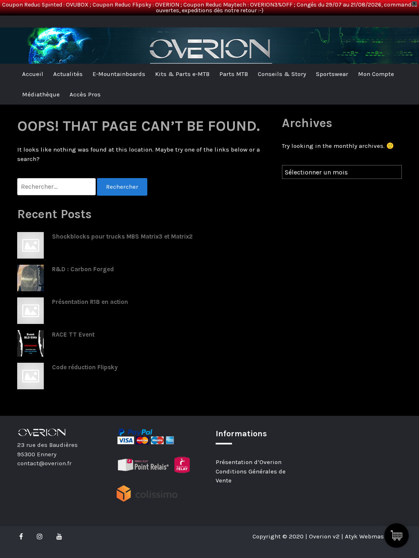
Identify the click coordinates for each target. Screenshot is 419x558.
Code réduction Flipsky (85, 367)
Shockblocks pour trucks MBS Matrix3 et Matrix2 (122, 236)
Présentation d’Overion (249, 462)
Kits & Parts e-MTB (182, 74)
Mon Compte (376, 74)
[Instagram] (40, 536)
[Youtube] (59, 536)
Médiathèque (41, 94)
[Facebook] (23, 536)
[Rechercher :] (57, 186)
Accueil (32, 74)
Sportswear (332, 74)
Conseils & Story (282, 74)
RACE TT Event (73, 334)
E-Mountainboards (118, 74)
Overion (39, 24)
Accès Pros (85, 94)
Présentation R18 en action (90, 302)
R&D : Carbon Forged (83, 269)
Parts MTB (233, 74)
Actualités (68, 74)
